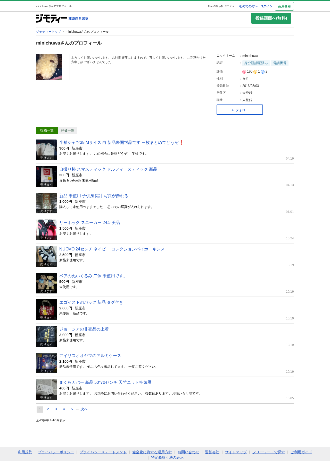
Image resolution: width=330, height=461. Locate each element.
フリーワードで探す (268, 452)
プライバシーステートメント (103, 452)
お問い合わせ (188, 452)
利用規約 (25, 452)
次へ (84, 409)
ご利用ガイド (301, 452)
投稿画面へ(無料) (271, 18)
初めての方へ (248, 6)
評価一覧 (67, 130)
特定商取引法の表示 (167, 457)
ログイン (266, 6)
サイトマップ (236, 452)
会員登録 (284, 6)
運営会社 (212, 452)
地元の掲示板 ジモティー (222, 6)
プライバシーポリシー (56, 452)
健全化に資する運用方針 (152, 452)
